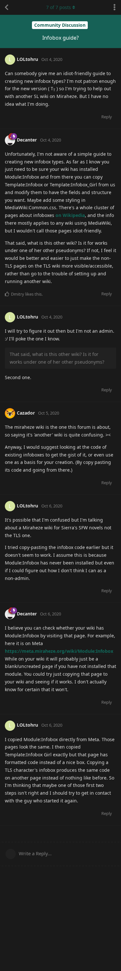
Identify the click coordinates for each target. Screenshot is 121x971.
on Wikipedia (70, 215)
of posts (58, 7)
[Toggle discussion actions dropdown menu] (114, 7)
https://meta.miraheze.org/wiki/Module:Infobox (59, 651)
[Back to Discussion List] (6, 7)
